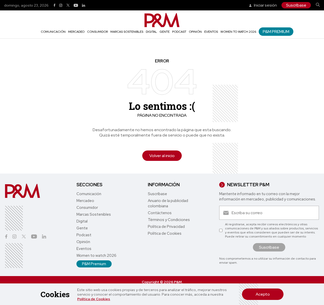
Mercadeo (76, 32)
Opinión (195, 32)
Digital (151, 32)
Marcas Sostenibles (126, 32)
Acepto (263, 294)
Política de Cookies (93, 299)
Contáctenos (160, 212)
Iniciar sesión (265, 5)
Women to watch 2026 (238, 32)
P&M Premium (276, 31)
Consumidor (97, 32)
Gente (164, 32)
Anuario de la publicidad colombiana (168, 203)
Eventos (211, 32)
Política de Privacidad (166, 226)
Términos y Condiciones (169, 219)
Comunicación (53, 32)
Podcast (179, 32)
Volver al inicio (162, 155)
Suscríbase (296, 5)
